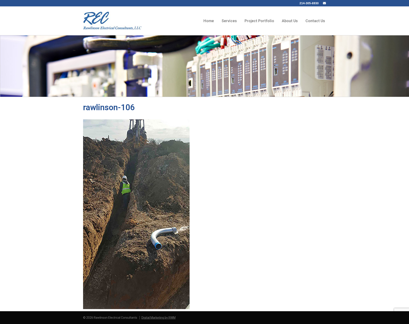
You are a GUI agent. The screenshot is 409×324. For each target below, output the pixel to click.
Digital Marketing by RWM (158, 317)
